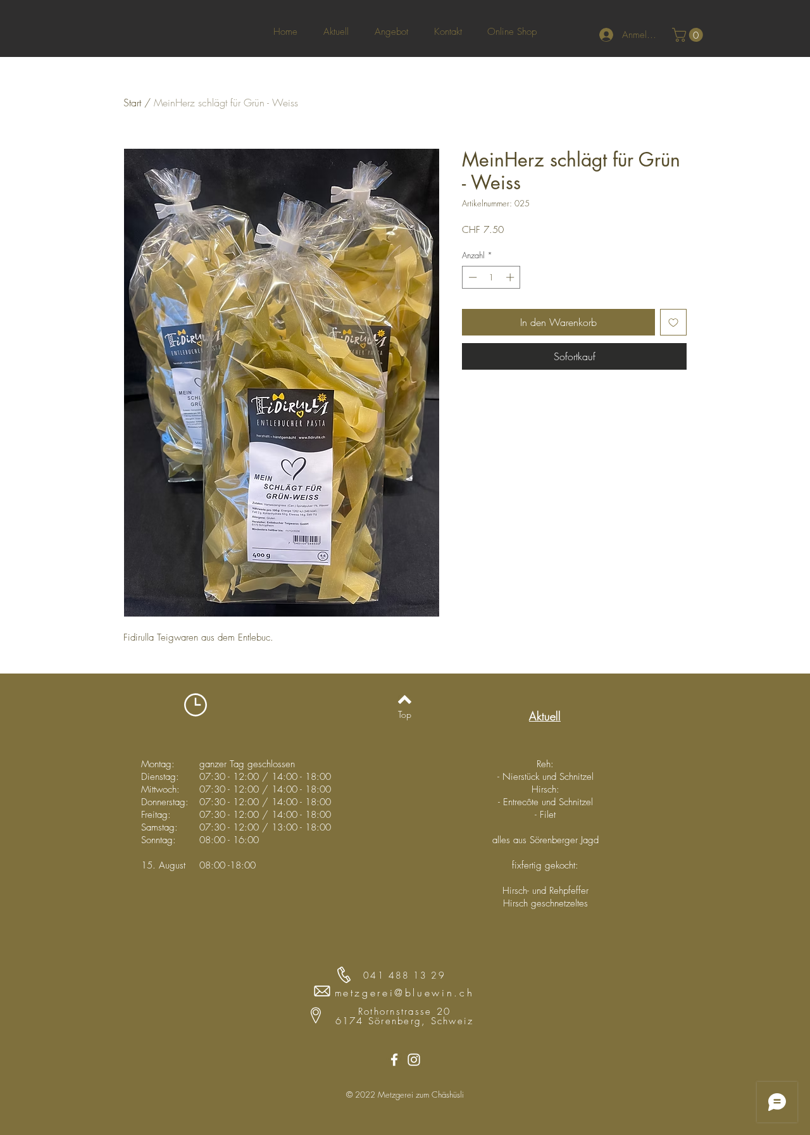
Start (132, 103)
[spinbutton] (491, 277)
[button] (689, 35)
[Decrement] (471, 277)
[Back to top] (404, 699)
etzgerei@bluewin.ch (408, 993)
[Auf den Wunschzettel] (673, 322)
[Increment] (511, 277)
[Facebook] (394, 1059)
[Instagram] (414, 1059)
